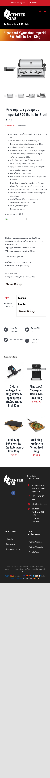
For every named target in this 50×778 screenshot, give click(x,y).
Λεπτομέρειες (13, 373)
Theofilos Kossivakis (30, 569)
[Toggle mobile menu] (45, 10)
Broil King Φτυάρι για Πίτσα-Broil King (36, 445)
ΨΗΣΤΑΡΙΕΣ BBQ (27, 277)
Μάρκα (6, 297)
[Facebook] (13, 493)
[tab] (9, 297)
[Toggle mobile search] (40, 10)
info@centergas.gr (39, 504)
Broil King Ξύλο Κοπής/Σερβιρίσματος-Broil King (14, 445)
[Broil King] (13, 282)
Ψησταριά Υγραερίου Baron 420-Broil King (36, 392)
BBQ (17, 277)
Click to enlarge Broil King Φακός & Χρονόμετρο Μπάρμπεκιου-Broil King (14, 396)
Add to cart (34, 371)
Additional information (8, 305)
